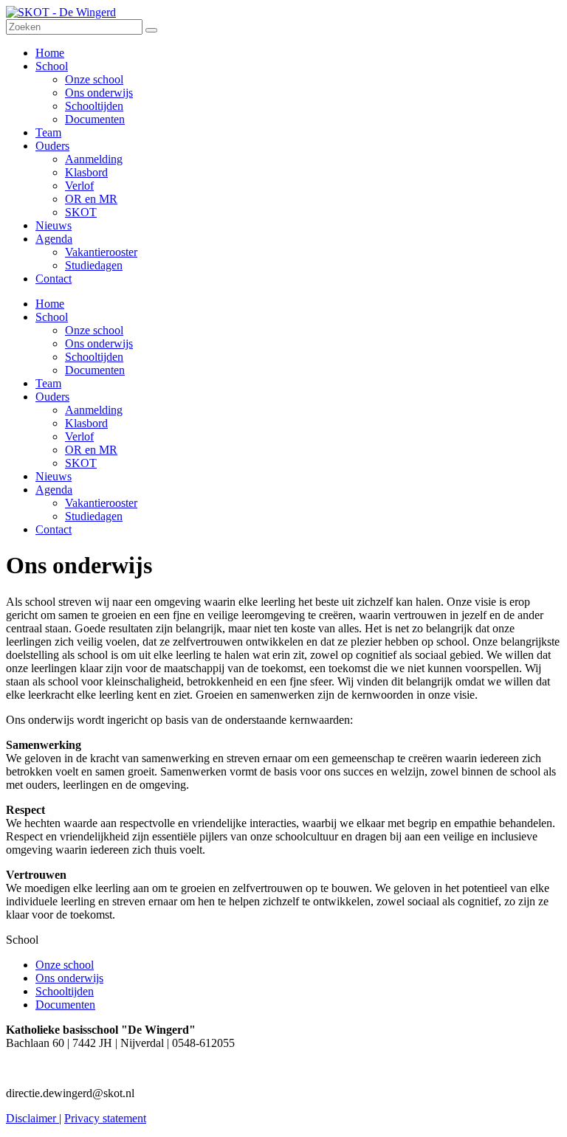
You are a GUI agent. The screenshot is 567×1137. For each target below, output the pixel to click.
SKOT (81, 463)
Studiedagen (94, 516)
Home (49, 303)
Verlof (79, 436)
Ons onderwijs (99, 343)
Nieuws (53, 476)
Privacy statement (105, 1118)
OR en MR (91, 449)
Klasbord (86, 423)
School (51, 317)
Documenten (95, 370)
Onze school (94, 330)
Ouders (52, 396)
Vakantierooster (101, 503)
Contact (53, 529)
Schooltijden (94, 356)
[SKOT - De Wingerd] (61, 12)
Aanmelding (94, 410)
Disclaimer (32, 1118)
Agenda (53, 489)
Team (48, 383)
